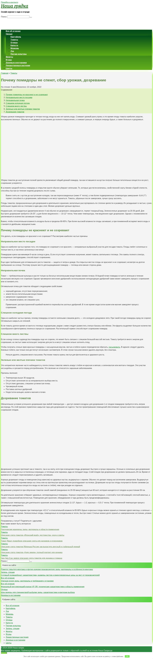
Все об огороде (13, 31)
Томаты (14, 40)
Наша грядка (14, 6)
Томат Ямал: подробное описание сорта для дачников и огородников (32, 541)
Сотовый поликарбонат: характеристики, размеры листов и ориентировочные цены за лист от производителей (50, 575)
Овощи (9, 34)
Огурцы (14, 42)
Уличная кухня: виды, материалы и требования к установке (27, 581)
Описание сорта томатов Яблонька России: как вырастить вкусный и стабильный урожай (40, 547)
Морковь (15, 48)
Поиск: (4, 17)
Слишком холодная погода (18, 103)
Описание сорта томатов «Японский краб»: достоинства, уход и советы (32, 535)
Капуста (14, 45)
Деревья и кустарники (16, 63)
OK (127, 656)
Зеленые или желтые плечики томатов (23, 109)
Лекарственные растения (18, 65)
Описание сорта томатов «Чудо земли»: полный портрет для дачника (31, 552)
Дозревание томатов (15, 112)
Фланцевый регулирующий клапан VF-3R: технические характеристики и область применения (42, 587)
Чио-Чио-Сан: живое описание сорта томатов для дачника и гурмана (31, 558)
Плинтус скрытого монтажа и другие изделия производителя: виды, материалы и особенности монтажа (47, 569)
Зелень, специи (8, 572)
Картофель (16, 37)
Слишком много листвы (16, 106)
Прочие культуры (19, 54)
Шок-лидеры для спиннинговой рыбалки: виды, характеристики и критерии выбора (38, 592)
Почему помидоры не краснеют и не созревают (27, 95)
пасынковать (114, 347)
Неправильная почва (15, 100)
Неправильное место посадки (19, 97)
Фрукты (9, 57)
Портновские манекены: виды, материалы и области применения (30, 529)
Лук (12, 51)
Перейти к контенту (9, 2)
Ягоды (9, 60)
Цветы (9, 68)
